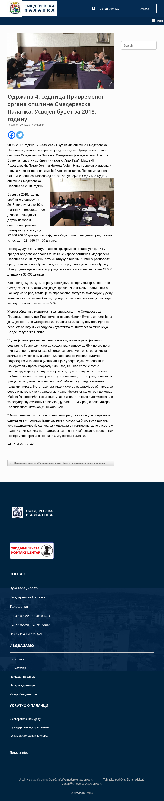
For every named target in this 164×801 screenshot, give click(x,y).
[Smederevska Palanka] (32, 8)
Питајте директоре (22, 685)
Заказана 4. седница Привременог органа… (38, 462)
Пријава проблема (22, 676)
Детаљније (18, 752)
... (28, 752)
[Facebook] (11, 135)
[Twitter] (20, 135)
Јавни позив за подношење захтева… (87, 462)
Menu (160, 20)
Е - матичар (18, 667)
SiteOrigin (79, 792)
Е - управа (17, 659)
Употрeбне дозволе (23, 694)
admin (40, 124)
